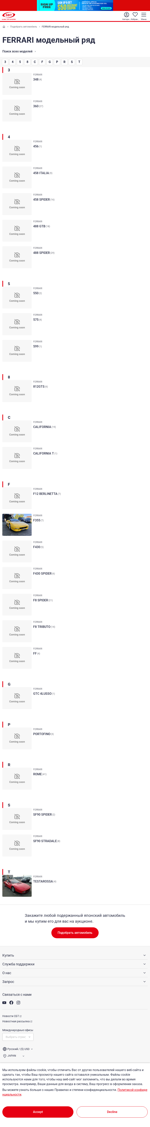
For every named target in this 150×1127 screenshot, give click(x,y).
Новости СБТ (10, 1016)
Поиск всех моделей (17, 51)
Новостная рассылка (16, 1021)
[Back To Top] (140, 1107)
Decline (112, 1112)
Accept (38, 1112)
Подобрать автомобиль (23, 26)
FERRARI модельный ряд (55, 26)
